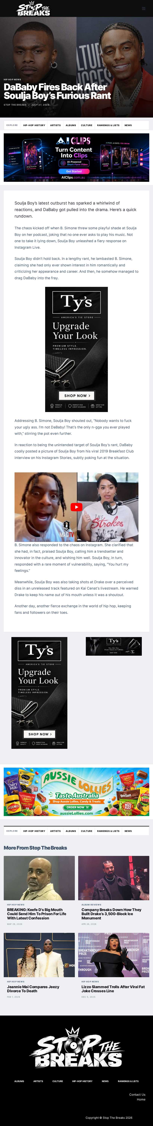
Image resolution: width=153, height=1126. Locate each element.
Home (141, 1099)
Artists (55, 125)
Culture (86, 125)
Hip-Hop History (34, 125)
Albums (71, 125)
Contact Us (137, 1094)
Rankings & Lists (108, 125)
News (128, 125)
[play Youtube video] (76, 507)
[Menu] (143, 8)
